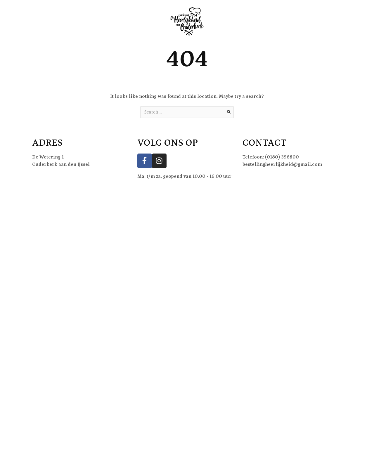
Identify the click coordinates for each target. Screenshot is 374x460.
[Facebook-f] (144, 161)
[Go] (229, 112)
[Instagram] (159, 161)
